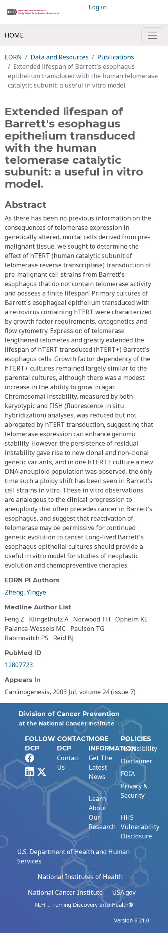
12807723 (19, 665)
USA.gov (124, 892)
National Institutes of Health (80, 876)
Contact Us (68, 763)
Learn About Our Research (102, 812)
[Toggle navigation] (152, 35)
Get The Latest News (100, 767)
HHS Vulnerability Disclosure (140, 826)
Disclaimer (136, 761)
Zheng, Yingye (25, 592)
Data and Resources (59, 57)
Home (14, 35)
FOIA (128, 773)
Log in (98, 7)
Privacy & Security (134, 791)
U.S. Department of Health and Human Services (73, 856)
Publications (115, 57)
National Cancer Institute (65, 892)
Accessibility (139, 748)
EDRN (13, 57)
